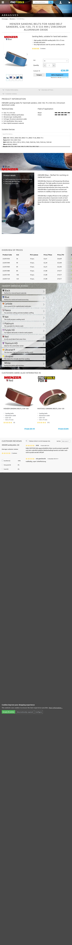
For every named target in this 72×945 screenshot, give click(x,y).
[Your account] (60, 2)
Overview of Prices (47, 90)
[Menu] (3, 2)
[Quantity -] (44, 65)
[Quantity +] (53, 65)
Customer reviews (11, 93)
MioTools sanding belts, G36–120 (50, 408)
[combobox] (40, 2)
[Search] (50, 2)
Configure (38, 712)
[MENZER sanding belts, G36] (19, 391)
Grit (34, 60)
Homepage (5, 19)
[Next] (27, 54)
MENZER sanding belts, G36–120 (16, 408)
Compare (39, 75)
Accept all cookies (8, 712)
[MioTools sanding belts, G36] (52, 391)
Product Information (11, 90)
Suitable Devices (8, 129)
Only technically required (25, 712)
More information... (56, 708)
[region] (16, 58)
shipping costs (65, 77)
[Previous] (5, 54)
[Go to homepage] (17, 2)
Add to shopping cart (57, 75)
